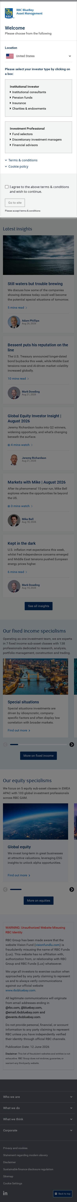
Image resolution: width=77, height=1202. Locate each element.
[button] (38, 160)
